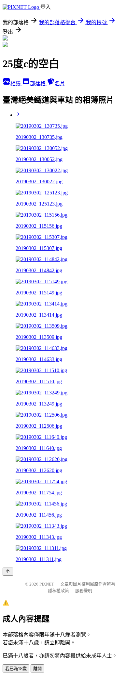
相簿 (16, 83)
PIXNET (46, 584)
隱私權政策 (58, 590)
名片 (60, 83)
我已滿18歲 (16, 668)
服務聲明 (83, 590)
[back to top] (8, 572)
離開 (37, 668)
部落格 (38, 83)
